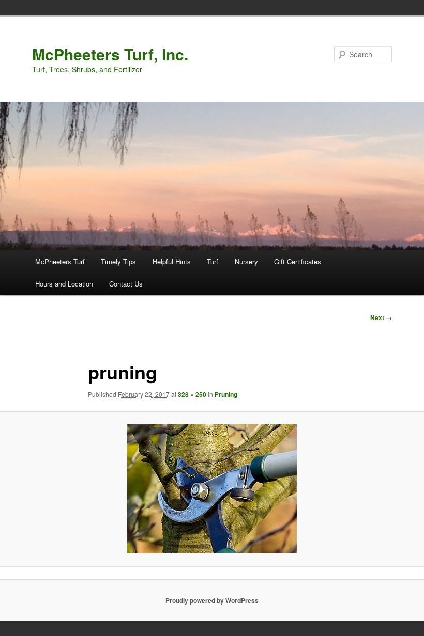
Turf (212, 261)
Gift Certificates (297, 261)
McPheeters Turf (60, 261)
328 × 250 (192, 394)
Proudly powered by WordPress (212, 600)
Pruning (226, 394)
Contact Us (126, 284)
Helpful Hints (172, 261)
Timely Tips (118, 261)
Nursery (246, 261)
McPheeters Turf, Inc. (110, 54)
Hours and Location (64, 284)
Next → (381, 317)
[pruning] (212, 488)
